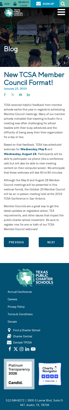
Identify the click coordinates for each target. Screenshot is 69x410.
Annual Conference (20, 292)
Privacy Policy (16, 307)
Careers (12, 299)
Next (51, 242)
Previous (16, 242)
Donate (12, 321)
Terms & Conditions (20, 314)
